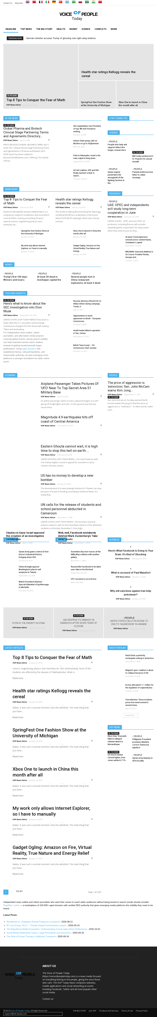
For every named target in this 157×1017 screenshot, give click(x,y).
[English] (27, 3)
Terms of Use (127, 1010)
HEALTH (61, 28)
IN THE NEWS (12, 96)
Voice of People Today (20, 1010)
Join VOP (92, 1010)
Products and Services (108, 1010)
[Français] (41, 3)
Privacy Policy (141, 1010)
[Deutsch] (54, 3)
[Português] (74, 3)
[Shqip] (34, 3)
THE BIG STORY (44, 28)
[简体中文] (100, 3)
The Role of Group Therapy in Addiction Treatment (31, 936)
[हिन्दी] (93, 3)
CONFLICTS (100, 28)
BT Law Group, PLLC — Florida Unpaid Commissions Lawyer (36, 925)
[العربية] (87, 3)
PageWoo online (11, 905)
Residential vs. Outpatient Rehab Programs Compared (33, 921)
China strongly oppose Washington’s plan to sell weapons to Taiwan (30, 569)
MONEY (73, 28)
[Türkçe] (60, 3)
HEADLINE (11, 28)
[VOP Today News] (78, 15)
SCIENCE (86, 28)
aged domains (29, 348)
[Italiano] (47, 3)
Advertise (19, 3)
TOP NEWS (26, 28)
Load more (130, 715)
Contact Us (7, 3)
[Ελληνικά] (67, 3)
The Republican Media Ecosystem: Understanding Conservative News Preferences (47, 929)
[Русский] (80, 3)
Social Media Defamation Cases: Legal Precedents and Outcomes (39, 932)
